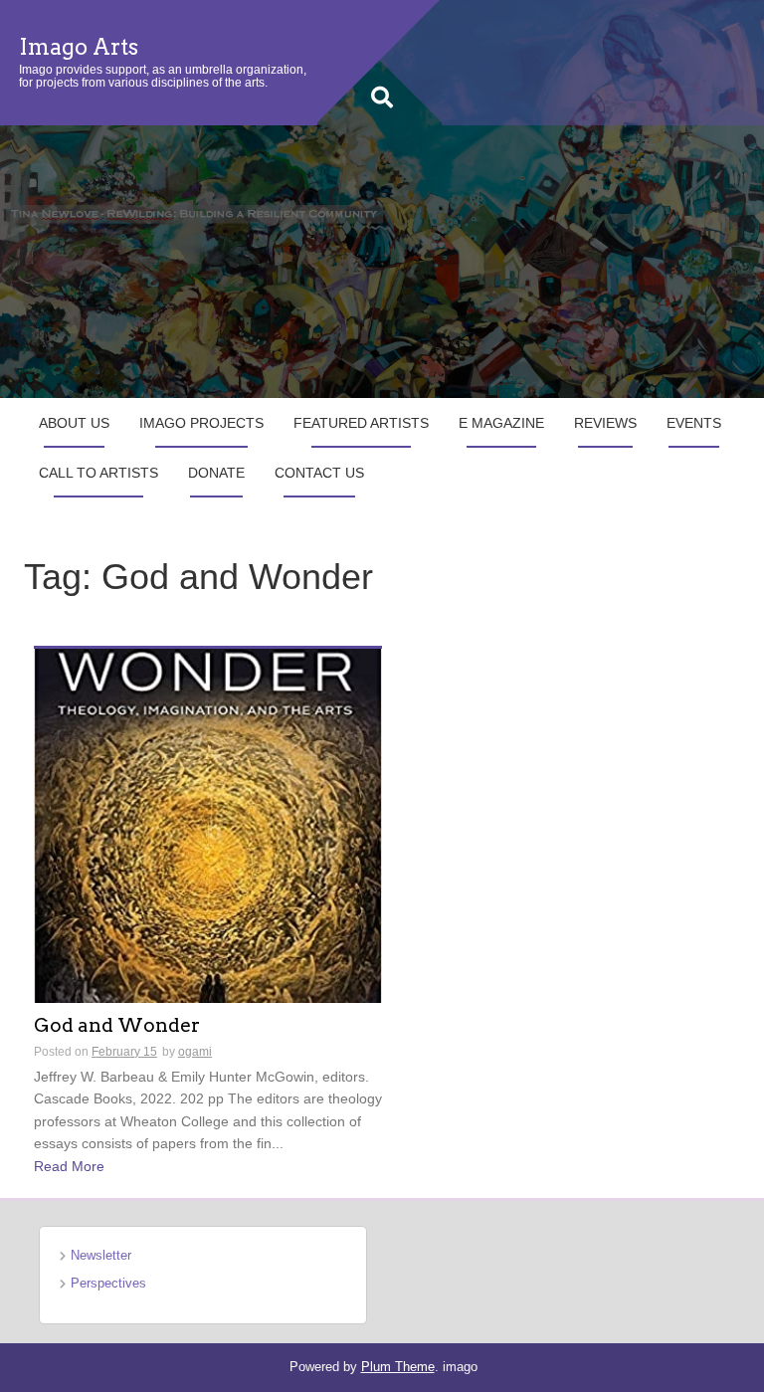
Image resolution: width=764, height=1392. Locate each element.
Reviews (605, 423)
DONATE (216, 473)
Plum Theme (398, 1366)
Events (694, 423)
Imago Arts (78, 47)
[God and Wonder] (208, 824)
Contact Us (319, 473)
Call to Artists (98, 473)
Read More (69, 1166)
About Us (74, 423)
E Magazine (501, 423)
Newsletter (101, 1255)
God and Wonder (117, 1026)
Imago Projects (201, 423)
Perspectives (108, 1283)
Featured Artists (361, 423)
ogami (195, 1052)
